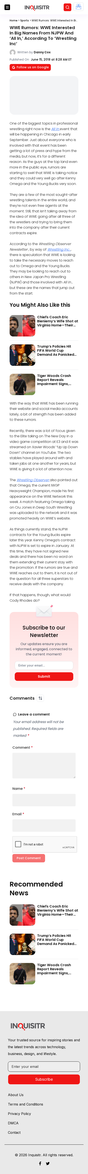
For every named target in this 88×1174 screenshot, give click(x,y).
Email (18, 814)
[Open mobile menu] (7, 7)
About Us (15, 1095)
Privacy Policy (19, 1114)
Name (18, 788)
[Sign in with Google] (78, 7)
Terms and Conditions (25, 1104)
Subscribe (44, 1079)
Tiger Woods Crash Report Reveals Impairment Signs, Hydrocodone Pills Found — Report (54, 384)
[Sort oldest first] (40, 698)
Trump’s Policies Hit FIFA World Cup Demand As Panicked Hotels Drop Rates (55, 352)
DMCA (13, 1123)
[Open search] (67, 7)
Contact (14, 1132)
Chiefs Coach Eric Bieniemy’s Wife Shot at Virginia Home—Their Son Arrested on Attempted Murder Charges (57, 327)
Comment (22, 747)
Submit (44, 676)
